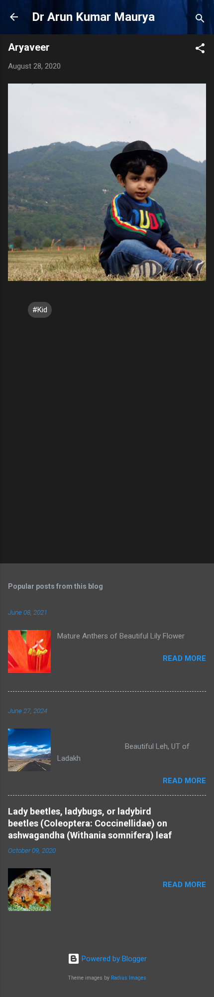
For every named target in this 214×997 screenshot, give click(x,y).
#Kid (39, 309)
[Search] (200, 20)
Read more (184, 658)
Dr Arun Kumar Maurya (93, 17)
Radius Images (128, 978)
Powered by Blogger (113, 958)
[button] (200, 50)
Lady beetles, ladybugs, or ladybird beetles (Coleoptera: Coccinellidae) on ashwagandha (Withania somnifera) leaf (90, 823)
